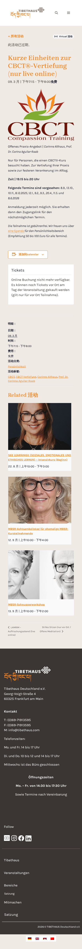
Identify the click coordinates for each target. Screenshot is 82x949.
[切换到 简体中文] (52, 938)
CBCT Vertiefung (26, 376)
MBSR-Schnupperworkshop (26, 604)
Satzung (9, 893)
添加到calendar (29, 254)
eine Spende (16, 231)
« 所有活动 (15, 36)
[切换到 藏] (45, 938)
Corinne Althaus (47, 376)
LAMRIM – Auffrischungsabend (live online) (21, 631)
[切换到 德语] (29, 938)
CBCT (11, 376)
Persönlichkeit (17, 366)
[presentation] (39, 426)
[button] (56, 13)
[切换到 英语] (37, 938)
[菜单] (68, 13)
